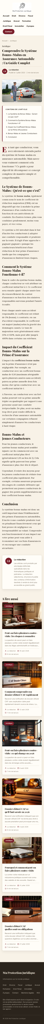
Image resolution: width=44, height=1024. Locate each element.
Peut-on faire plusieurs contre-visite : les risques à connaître (21, 634)
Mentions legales (27, 993)
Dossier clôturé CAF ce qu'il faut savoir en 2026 (17, 810)
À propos (30, 26)
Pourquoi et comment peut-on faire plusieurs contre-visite (20, 869)
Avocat (16, 21)
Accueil (6, 16)
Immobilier (19, 26)
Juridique (7, 21)
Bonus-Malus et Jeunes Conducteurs (22, 133)
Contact (8, 31)
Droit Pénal (7, 26)
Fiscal (30, 16)
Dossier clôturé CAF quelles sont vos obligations (19, 928)
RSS (38, 993)
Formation (26, 21)
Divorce (22, 16)
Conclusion (12, 137)
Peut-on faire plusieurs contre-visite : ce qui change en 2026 (21, 752)
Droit (14, 16)
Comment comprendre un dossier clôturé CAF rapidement (21, 693)
